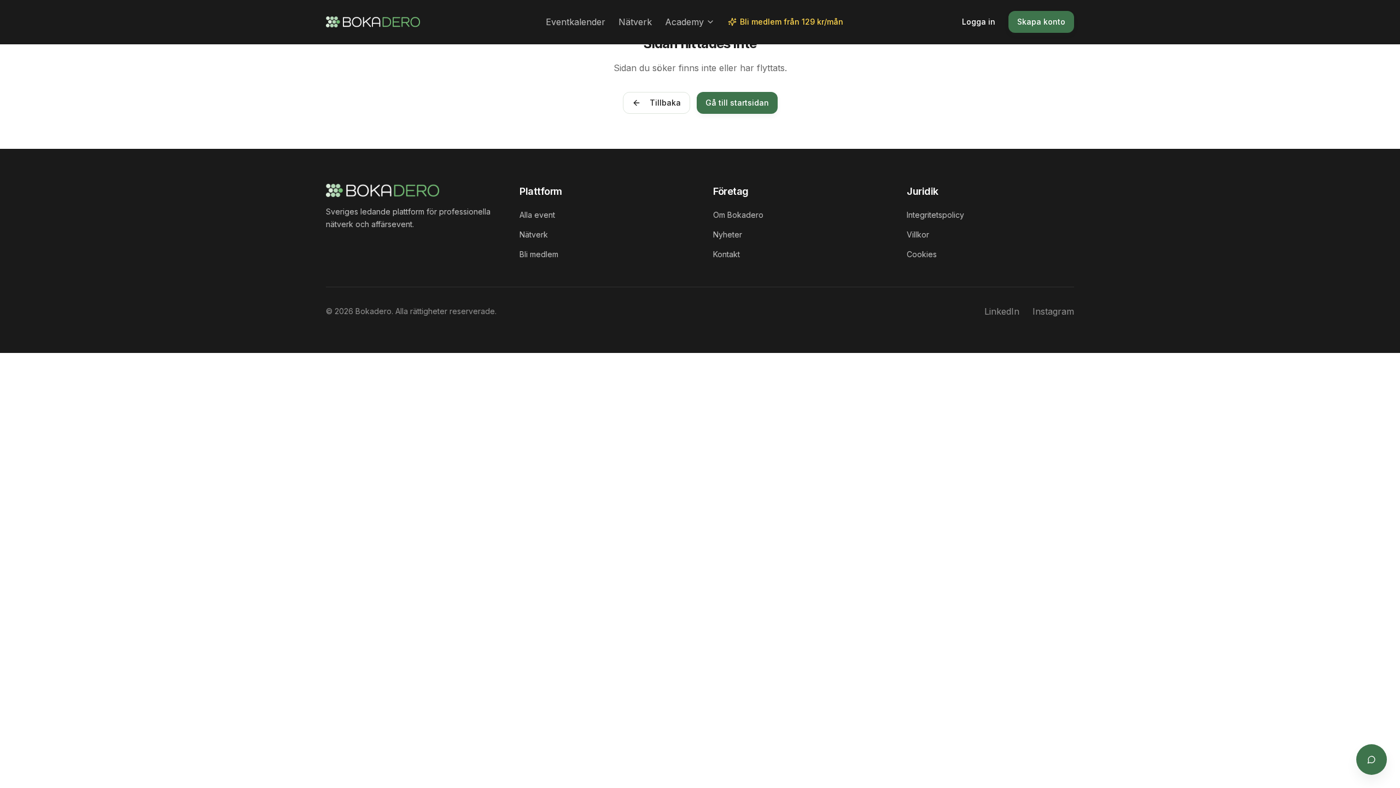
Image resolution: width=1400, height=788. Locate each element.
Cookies (922, 254)
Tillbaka (665, 102)
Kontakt (726, 254)
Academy (684, 21)
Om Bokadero (738, 214)
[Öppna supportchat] (1371, 759)
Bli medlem (539, 254)
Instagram (1053, 311)
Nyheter (727, 234)
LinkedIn (1001, 311)
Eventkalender (575, 21)
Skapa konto (1041, 21)
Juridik (922, 191)
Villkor (918, 234)
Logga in (978, 21)
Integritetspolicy (935, 214)
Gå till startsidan (737, 102)
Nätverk (635, 21)
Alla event (537, 214)
